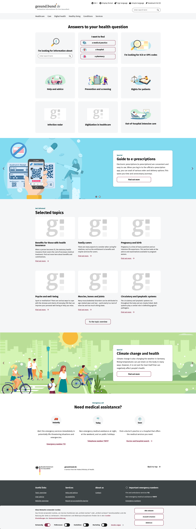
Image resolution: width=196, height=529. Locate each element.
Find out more (134, 180)
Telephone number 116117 (98, 441)
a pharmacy (99, 56)
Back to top (153, 467)
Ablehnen (149, 523)
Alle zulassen (149, 511)
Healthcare (40, 16)
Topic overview (40, 493)
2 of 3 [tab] (98, 391)
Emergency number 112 (56, 444)
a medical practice (99, 43)
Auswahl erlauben (149, 517)
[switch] (67, 525)
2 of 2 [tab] (100, 197)
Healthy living (74, 16)
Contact (98, 493)
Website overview (41, 501)
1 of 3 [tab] (95, 391)
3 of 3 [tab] (101, 391)
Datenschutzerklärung (57, 518)
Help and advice (71, 493)
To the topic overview (98, 322)
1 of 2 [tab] (96, 197)
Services (99, 16)
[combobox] (144, 10)
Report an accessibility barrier (76, 501)
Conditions (88, 16)
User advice (39, 497)
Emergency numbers (133, 501)
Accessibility (70, 497)
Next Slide (192, 168)
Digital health (60, 16)
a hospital (99, 49)
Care (49, 16)
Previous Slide (3, 168)
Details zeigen (116, 525)
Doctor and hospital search (138, 441)
